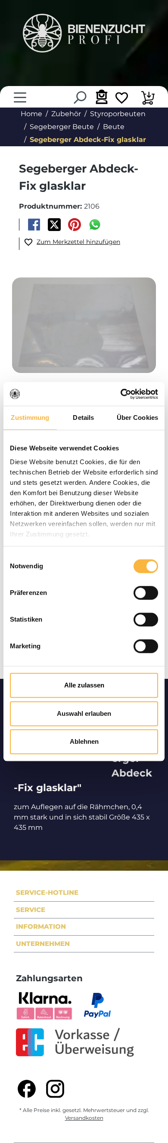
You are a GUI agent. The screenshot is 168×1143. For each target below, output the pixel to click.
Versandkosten (84, 1118)
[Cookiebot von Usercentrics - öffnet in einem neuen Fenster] (121, 394)
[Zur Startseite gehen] (84, 33)
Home (31, 114)
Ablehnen (84, 741)
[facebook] (26, 1089)
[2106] (84, 325)
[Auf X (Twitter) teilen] (54, 224)
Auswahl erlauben (84, 713)
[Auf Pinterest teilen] (75, 224)
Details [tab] (83, 417)
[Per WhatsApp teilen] (95, 224)
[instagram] (55, 1089)
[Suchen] (79, 97)
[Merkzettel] (122, 99)
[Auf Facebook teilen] (34, 224)
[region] (84, 325)
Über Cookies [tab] (137, 417)
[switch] (146, 593)
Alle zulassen (84, 685)
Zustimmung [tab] (30, 417)
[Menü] (20, 97)
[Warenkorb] (148, 99)
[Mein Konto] (101, 96)
